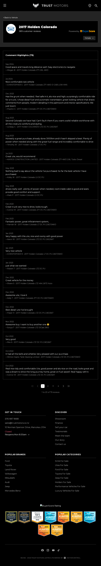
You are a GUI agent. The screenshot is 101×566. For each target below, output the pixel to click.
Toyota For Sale (62, 474)
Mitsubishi (10, 478)
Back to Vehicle (11, 18)
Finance (59, 423)
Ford (7, 461)
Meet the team (62, 436)
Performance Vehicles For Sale (70, 486)
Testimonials (61, 431)
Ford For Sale (61, 469)
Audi (7, 482)
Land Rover (10, 469)
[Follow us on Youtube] (53, 550)
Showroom (60, 419)
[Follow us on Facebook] (42, 550)
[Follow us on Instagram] (47, 550)
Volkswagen (11, 474)
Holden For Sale (63, 482)
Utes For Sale (61, 465)
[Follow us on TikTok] (58, 550)
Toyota (8, 465)
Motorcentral (73, 558)
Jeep (7, 486)
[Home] (50, 5)
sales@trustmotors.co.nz (17, 423)
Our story (60, 440)
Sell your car (61, 427)
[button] (89, 5)
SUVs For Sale (61, 461)
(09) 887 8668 (12, 419)
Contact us (60, 444)
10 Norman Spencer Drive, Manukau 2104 (25, 427)
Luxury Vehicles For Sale (67, 491)
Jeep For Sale (61, 478)
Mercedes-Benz (13, 491)
